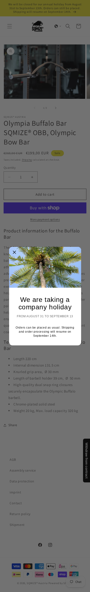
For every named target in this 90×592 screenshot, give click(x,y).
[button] (15, 252)
